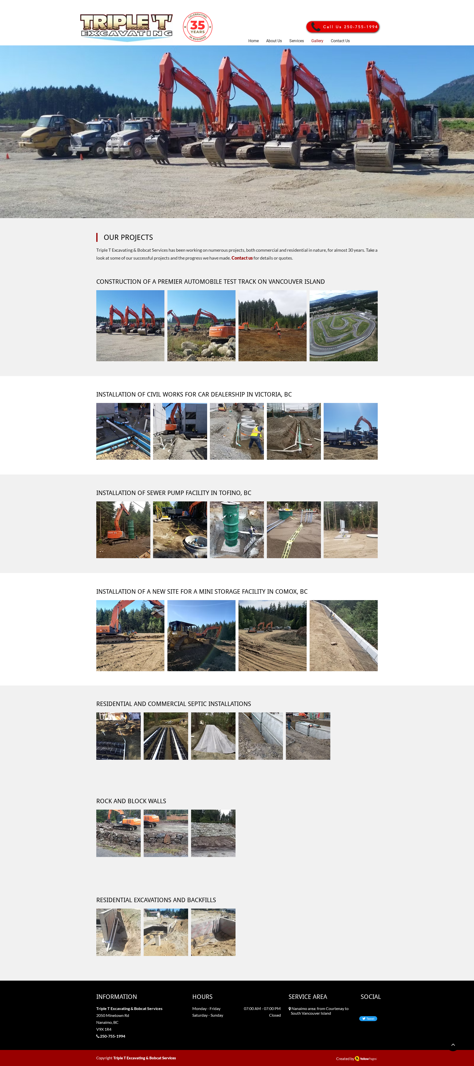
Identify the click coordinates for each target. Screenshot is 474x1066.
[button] (130, 325)
